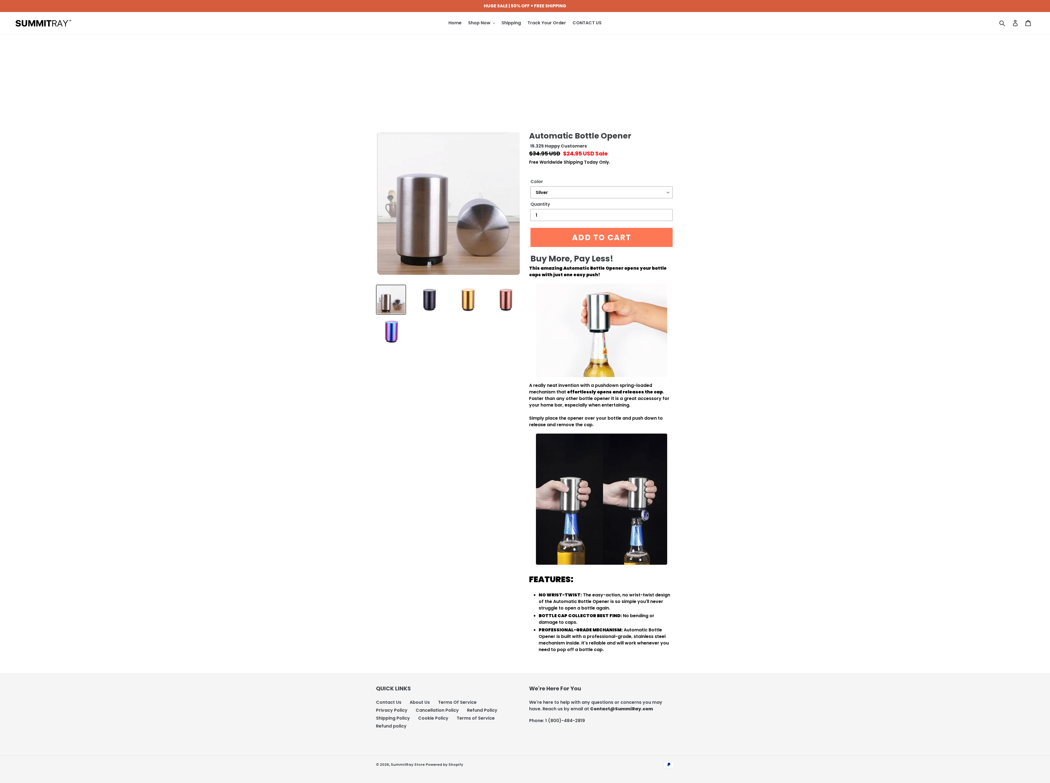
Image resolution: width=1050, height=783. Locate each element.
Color (536, 181)
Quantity (540, 204)
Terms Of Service (457, 702)
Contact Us (388, 702)
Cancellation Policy (437, 710)
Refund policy (391, 726)
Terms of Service (476, 718)
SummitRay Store (408, 764)
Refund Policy (482, 710)
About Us (420, 702)
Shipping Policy (393, 718)
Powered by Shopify (444, 764)
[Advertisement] (525, 75)
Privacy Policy (391, 710)
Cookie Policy (433, 718)
